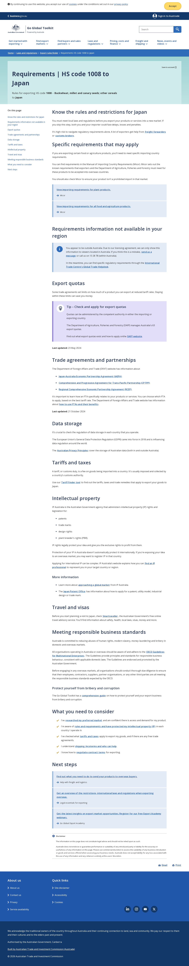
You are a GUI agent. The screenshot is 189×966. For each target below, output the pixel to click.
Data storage (14, 139)
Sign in (162, 16)
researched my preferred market (83, 720)
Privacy (13, 902)
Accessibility (61, 895)
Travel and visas (15, 154)
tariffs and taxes (89, 736)
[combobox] (156, 29)
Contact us (15, 895)
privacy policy (121, 4)
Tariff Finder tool (70, 482)
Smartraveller (110, 616)
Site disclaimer (62, 887)
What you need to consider (20, 164)
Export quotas (14, 129)
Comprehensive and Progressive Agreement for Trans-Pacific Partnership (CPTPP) (104, 382)
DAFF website (134, 336)
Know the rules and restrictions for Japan (26, 117)
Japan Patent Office (74, 591)
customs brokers (64, 135)
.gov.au (18, 16)
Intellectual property (16, 149)
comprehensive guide (94, 695)
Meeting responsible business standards (25, 159)
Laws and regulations (26, 53)
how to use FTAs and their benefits (78, 404)
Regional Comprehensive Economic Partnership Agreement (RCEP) (95, 389)
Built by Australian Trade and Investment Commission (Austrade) (41, 949)
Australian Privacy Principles (72, 450)
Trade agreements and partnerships (24, 134)
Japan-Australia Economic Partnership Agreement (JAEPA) (90, 376)
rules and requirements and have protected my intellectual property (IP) (115, 726)
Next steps (12, 169)
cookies (73, 4)
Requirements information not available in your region (26, 123)
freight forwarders (155, 131)
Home (11, 53)
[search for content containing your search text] (177, 29)
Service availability (19, 909)
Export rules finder (49, 53)
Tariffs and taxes (15, 144)
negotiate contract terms (91, 752)
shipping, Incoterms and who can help (95, 746)
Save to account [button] (168, 67)
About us (15, 887)
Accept (173, 6)
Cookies (59, 902)
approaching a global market (94, 584)
